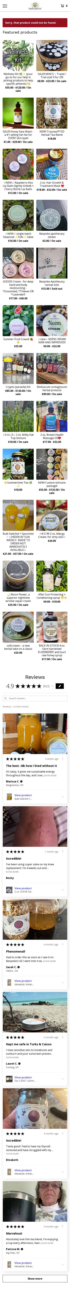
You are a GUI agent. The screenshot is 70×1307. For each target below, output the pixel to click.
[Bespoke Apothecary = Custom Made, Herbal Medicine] (35, 5)
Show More (50, 775)
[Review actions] (62, 758)
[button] (52, 686)
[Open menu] (4, 5)
